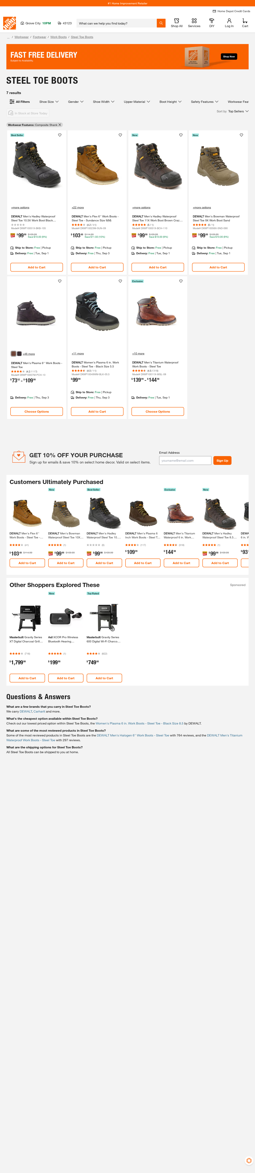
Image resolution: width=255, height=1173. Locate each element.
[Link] (36, 202)
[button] (233, 111)
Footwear (39, 37)
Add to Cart (36, 267)
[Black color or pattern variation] (19, 353)
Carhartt (39, 711)
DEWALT (26, 711)
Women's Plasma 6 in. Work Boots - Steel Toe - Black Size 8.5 (139, 723)
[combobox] (117, 23)
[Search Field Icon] (161, 23)
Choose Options (37, 411)
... (8, 37)
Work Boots (58, 37)
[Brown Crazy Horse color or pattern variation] (13, 353)
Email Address (169, 452)
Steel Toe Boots (82, 37)
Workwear (22, 37)
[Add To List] (60, 135)
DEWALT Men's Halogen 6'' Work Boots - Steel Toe (133, 735)
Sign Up (222, 460)
